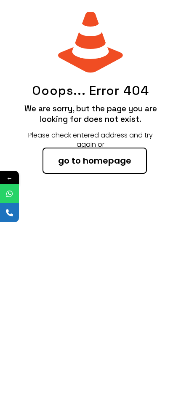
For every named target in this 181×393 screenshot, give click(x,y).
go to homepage (94, 161)
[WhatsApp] (9, 193)
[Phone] (9, 212)
